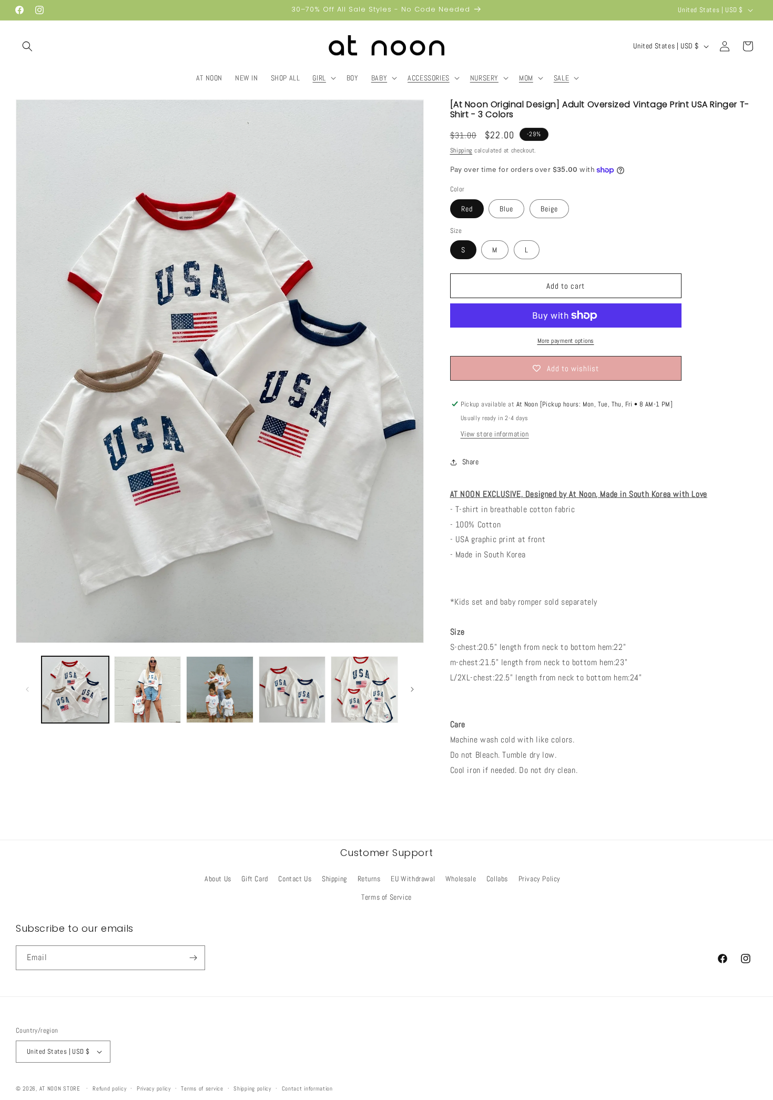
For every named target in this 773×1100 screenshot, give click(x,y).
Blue (506, 208)
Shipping (461, 150)
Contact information (307, 1088)
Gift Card (254, 878)
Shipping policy (252, 1088)
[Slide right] (412, 689)
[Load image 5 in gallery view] (364, 690)
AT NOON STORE (59, 1088)
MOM (526, 78)
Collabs (497, 878)
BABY (379, 78)
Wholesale (460, 878)
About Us (218, 878)
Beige (549, 208)
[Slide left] (27, 689)
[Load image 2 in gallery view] (147, 690)
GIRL (319, 78)
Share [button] (470, 461)
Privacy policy (154, 1088)
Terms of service (202, 1088)
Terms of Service (386, 897)
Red (467, 208)
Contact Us (294, 878)
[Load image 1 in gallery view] (75, 690)
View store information (495, 434)
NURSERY (484, 78)
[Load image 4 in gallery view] (292, 690)
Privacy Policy (539, 878)
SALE (561, 78)
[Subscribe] (193, 957)
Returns (369, 878)
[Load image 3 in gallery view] (219, 690)
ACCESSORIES (429, 78)
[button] (27, 46)
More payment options (565, 341)
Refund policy (109, 1088)
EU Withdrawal (413, 878)
